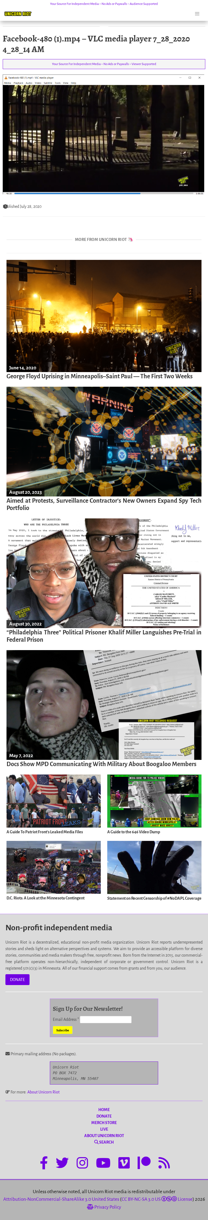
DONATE (17, 979)
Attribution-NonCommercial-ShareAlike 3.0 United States (61, 1199)
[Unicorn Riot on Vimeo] (124, 1164)
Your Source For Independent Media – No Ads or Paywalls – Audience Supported (104, 4)
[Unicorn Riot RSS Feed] (164, 1164)
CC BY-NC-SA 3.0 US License (157, 1199)
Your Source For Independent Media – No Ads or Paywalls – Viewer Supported (104, 64)
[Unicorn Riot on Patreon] (144, 1164)
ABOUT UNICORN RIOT (104, 1136)
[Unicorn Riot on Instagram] (82, 1164)
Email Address (66, 1019)
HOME (104, 1110)
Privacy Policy (107, 1207)
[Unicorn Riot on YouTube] (103, 1164)
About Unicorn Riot (43, 1092)
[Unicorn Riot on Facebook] (44, 1164)
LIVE (104, 1129)
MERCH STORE (104, 1123)
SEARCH (106, 1142)
